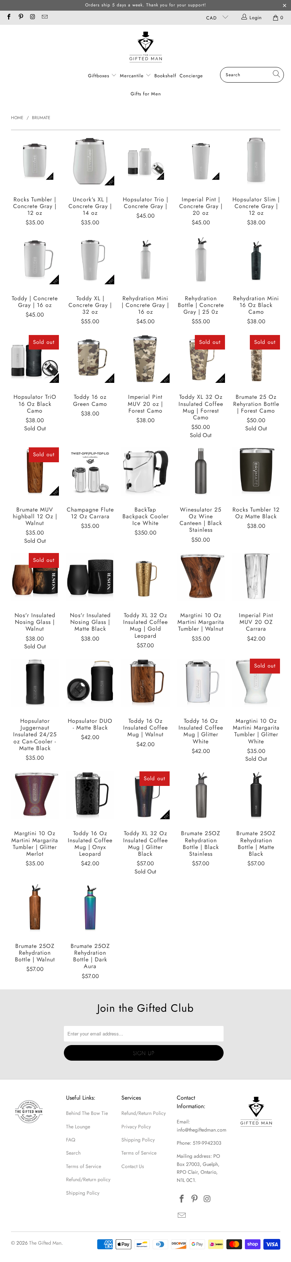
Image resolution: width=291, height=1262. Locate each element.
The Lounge (78, 1126)
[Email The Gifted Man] (44, 17)
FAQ (70, 1139)
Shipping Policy (82, 1192)
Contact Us (132, 1166)
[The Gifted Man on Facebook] (8, 17)
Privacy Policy (136, 1126)
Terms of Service (83, 1166)
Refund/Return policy (88, 1179)
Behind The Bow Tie (87, 1113)
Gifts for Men (146, 93)
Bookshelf (165, 75)
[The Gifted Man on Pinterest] (20, 17)
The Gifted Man (45, 1242)
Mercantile (133, 75)
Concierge (191, 75)
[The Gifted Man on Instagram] (32, 17)
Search (73, 1152)
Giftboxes (98, 75)
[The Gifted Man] (145, 47)
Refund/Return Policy (143, 1113)
